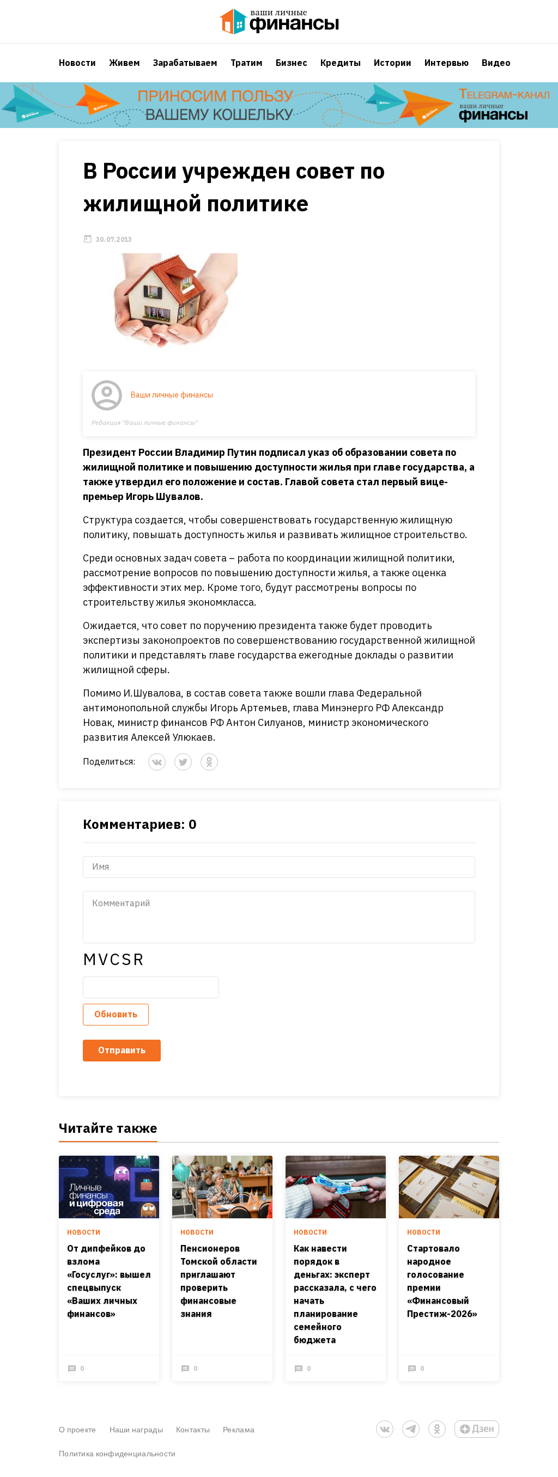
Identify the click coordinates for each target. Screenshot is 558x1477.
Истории (392, 62)
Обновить (115, 1014)
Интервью (446, 62)
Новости (77, 62)
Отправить (121, 1050)
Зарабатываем (185, 62)
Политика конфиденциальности (117, 1453)
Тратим (247, 62)
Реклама (238, 1429)
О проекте (77, 1429)
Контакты (193, 1429)
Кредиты (340, 62)
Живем (124, 62)
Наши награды (136, 1429)
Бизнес (291, 62)
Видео (496, 62)
